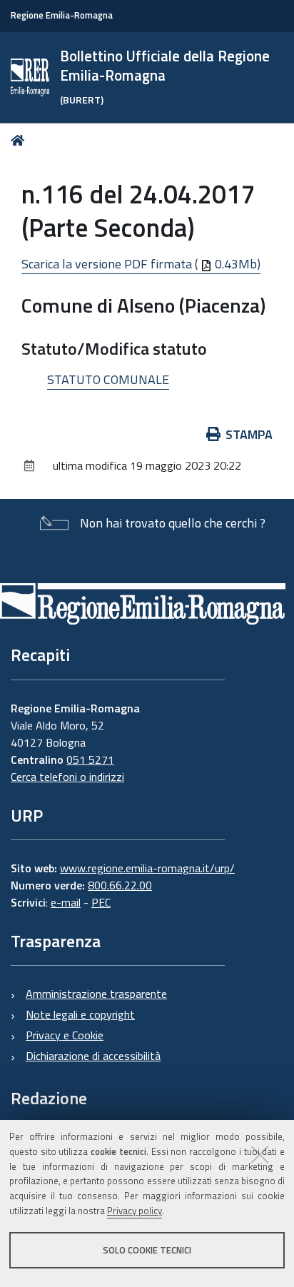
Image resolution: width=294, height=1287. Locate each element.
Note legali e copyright (80, 1014)
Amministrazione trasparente (96, 993)
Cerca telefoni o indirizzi (67, 776)
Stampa (249, 434)
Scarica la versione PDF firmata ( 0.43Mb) (140, 263)
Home (20, 140)
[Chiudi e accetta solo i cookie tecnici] (259, 1154)
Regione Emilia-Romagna (62, 15)
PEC (101, 902)
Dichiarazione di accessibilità (93, 1055)
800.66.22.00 (120, 885)
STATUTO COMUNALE (108, 379)
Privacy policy (134, 1210)
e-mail (66, 902)
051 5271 (90, 759)
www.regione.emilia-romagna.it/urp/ (147, 868)
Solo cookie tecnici (147, 1250)
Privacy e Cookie (64, 1035)
